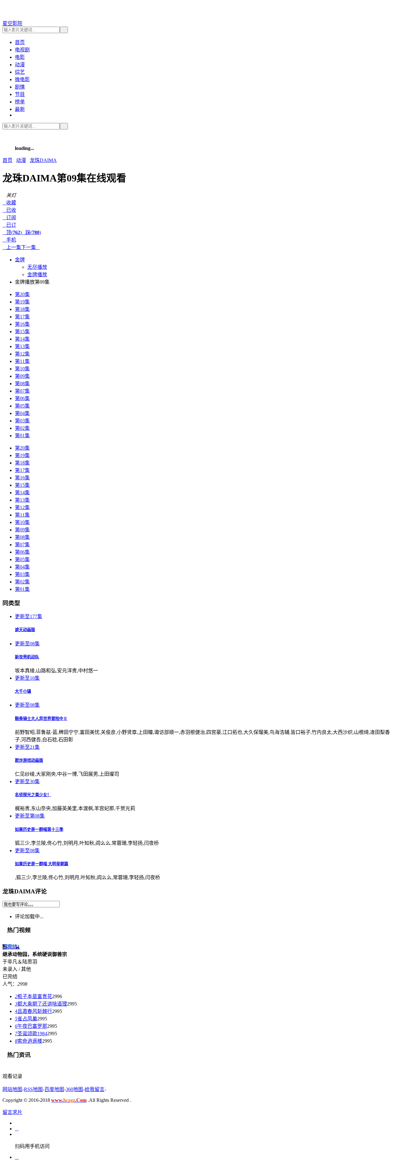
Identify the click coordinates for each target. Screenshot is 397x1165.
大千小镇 (23, 691)
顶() (12, 232)
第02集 (22, 428)
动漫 (20, 64)
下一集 (30, 247)
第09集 (22, 376)
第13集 (22, 346)
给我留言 (95, 1089)
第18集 (22, 309)
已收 (9, 210)
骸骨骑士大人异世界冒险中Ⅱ (41, 718)
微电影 (22, 79)
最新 (20, 109)
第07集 (22, 391)
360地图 (74, 1089)
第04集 (22, 413)
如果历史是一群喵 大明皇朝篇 (41, 864)
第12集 (22, 353)
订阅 (9, 217)
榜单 (20, 101)
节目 (20, 94)
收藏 (9, 202)
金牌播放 (37, 274)
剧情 (20, 86)
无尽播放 (37, 267)
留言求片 (12, 1112)
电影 (20, 57)
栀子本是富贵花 (33, 996)
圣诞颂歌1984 (31, 1033)
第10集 (22, 368)
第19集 (22, 301)
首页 (20, 42)
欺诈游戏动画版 (29, 760)
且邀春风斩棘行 (33, 1011)
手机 (9, 239)
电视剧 (22, 49)
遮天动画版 (25, 629)
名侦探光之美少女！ (33, 794)
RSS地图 (33, 1089)
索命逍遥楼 (28, 1041)
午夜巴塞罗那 (31, 1026)
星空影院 (12, 23)
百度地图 (54, 1089)
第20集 (22, 294)
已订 (9, 225)
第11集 (22, 361)
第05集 (22, 405)
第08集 (22, 383)
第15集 (22, 331)
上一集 (11, 247)
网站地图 (12, 1089)
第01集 (22, 435)
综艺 (20, 72)
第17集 (22, 316)
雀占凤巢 (26, 1018)
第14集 (22, 339)
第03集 (22, 420)
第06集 (22, 398)
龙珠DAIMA (43, 160)
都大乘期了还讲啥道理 (41, 1003)
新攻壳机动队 (27, 657)
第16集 (22, 324)
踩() (31, 232)
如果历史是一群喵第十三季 (39, 829)
